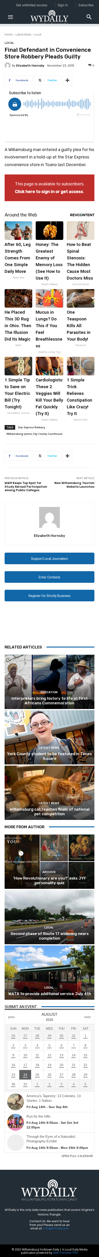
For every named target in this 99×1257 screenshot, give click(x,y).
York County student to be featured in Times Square (49, 756)
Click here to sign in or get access (49, 191)
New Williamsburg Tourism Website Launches (74, 484)
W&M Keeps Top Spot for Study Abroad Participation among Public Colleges (26, 486)
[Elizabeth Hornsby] (8, 65)
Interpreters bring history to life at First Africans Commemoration (50, 700)
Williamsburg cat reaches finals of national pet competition (49, 811)
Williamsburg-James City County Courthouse (34, 433)
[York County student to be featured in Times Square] (49, 737)
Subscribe (85, 5)
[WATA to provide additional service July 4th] (49, 972)
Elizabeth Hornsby (30, 65)
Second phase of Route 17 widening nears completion (50, 936)
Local (37, 34)
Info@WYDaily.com (56, 1228)
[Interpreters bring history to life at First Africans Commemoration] (49, 682)
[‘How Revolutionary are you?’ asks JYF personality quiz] (49, 862)
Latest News (23, 34)
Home (9, 34)
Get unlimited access (31, 5)
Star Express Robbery (31, 427)
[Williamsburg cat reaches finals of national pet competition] (49, 793)
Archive (49, 871)
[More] (67, 80)
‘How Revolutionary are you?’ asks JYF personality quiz (49, 880)
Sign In (63, 5)
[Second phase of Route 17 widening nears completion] (49, 917)
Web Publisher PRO (65, 1253)
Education (49, 692)
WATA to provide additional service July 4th (49, 993)
